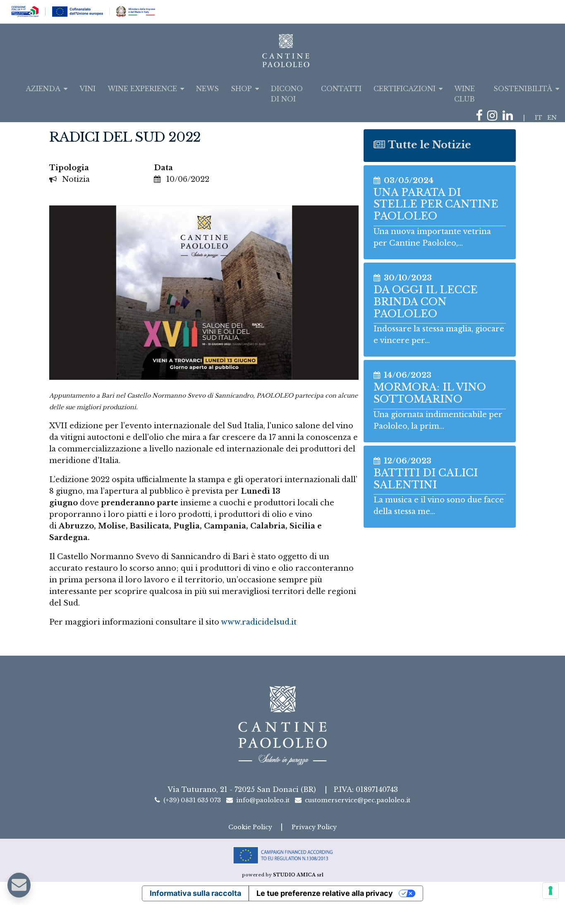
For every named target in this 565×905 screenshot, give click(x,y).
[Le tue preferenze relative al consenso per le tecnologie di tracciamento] (550, 890)
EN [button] (552, 117)
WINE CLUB (464, 93)
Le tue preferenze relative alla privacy (324, 893)
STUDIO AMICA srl (298, 875)
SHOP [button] (241, 88)
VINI (87, 88)
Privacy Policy (314, 827)
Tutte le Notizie (429, 145)
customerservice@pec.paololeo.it (357, 800)
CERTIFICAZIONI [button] (404, 88)
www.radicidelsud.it (259, 622)
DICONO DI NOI (287, 93)
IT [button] (538, 117)
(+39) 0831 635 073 (192, 800)
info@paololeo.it (263, 800)
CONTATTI (341, 88)
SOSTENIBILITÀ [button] (522, 88)
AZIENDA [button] (43, 88)
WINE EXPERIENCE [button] (142, 88)
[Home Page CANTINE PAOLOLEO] (283, 50)
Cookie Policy (251, 827)
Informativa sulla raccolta (195, 893)
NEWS (207, 88)
